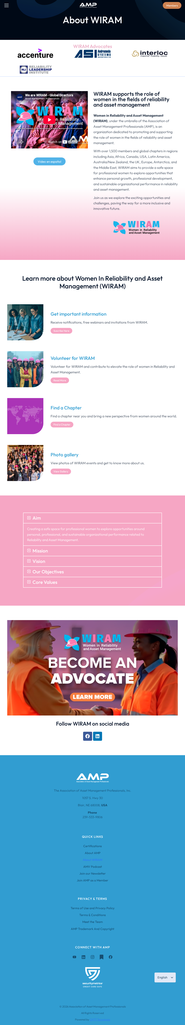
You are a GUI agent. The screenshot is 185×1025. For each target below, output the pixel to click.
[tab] (92, 518)
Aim (37, 518)
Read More (59, 380)
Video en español (49, 161)
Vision (39, 561)
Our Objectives (48, 571)
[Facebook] (87, 736)
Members (172, 5)
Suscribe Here (61, 330)
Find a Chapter (61, 424)
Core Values (45, 582)
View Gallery (60, 471)
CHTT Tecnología (100, 1019)
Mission (40, 550)
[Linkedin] (97, 736)
